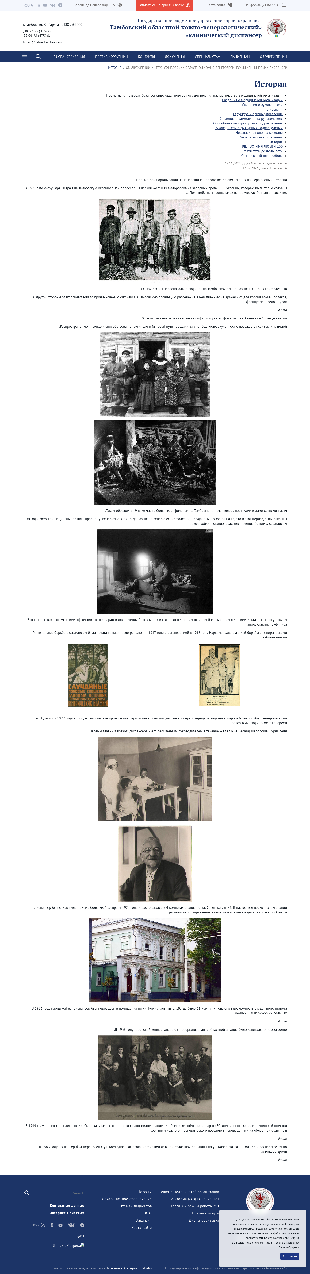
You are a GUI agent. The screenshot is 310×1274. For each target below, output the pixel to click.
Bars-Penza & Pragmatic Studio (129, 1268)
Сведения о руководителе (262, 104)
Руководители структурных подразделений (249, 128)
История (276, 141)
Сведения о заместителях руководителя (251, 118)
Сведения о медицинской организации (252, 100)
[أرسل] (27, 1193)
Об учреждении (138, 68)
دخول (80, 1235)
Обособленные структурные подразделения (248, 123)
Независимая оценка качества (259, 132)
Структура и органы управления (258, 114)
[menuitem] (273, 56)
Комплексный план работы (262, 155)
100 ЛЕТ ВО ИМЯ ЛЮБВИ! (262, 146)
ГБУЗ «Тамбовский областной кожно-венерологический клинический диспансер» (221, 68)
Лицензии (275, 109)
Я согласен (290, 1256)
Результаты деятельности (263, 151)
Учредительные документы (261, 137)
